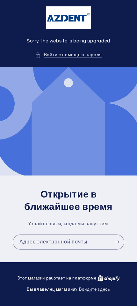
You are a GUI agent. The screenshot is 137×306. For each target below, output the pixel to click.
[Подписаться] (117, 242)
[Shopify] (108, 278)
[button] (68, 55)
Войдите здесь (94, 289)
